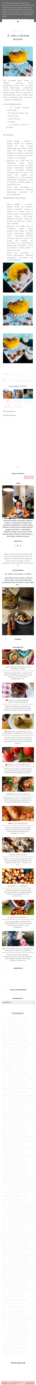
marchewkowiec (16, 1196)
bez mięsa (13, 1036)
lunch (13, 1188)
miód (10, 1207)
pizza (4, 1248)
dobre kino (16, 1084)
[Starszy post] (34, 467)
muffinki (29, 1210)
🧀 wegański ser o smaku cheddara (8, 403)
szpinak (5, 1307)
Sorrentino (10, 1292)
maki (24, 1192)
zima (11, 1351)
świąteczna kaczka (18, 855)
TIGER (18, 1318)
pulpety (13, 1266)
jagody (24, 1121)
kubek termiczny (7, 1155)
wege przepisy (27, 1329)
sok (4, 1292)
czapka (5, 1077)
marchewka (6, 1196)
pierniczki (5, 1244)
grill (21, 1103)
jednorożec (6, 1125)
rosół (4, 1274)
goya (4, 1103)
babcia (26, 1025)
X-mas (11, 1348)
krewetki (5, 1151)
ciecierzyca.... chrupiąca (18, 886)
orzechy (10, 1229)
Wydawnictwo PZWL (8, 1344)
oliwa (17, 1225)
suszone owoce (7, 1300)
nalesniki (19, 1214)
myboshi (12, 1214)
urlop (4, 1326)
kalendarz (12, 1129)
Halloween (12, 1110)
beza (30, 1036)
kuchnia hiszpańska (8, 1162)
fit (8, 1099)
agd (17, 1017)
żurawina (19, 1355)
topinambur (11, 1322)
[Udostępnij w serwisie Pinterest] (32, 376)
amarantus (6, 1025)
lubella (24, 1184)
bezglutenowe (7, 1040)
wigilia (26, 1333)
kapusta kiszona (7, 1132)
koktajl (5, 1144)
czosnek (29, 1077)
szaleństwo (6, 1303)
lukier (31, 1184)
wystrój (5, 1348)
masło (25, 1196)
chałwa (18, 1055)
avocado (19, 1025)
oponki (29, 1225)
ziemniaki (5, 1351)
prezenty (18, 1259)
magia (30, 1188)
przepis (13, 381)
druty (4, 1092)
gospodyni (31, 1099)
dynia (10, 1092)
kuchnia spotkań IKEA (8, 1173)
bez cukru (5, 1036)
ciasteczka (20, 1058)
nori (16, 1218)
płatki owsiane (26, 1248)
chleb (4, 1058)
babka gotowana (13, 1029)
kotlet (17, 1147)
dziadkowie (17, 1092)
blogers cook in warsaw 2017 (10, 1043)
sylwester (23, 1300)
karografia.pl (30, 1383)
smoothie (21, 1288)
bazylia (18, 1032)
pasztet (10, 1236)
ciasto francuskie (8, 1066)
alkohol (25, 1021)
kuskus (5, 1181)
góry (9, 1103)
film (4, 1099)
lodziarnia (16, 1184)
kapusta (27, 1129)
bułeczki (18, 1051)
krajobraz (30, 1147)
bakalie (23, 1029)
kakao (4, 1129)
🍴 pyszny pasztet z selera (28, 402)
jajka (30, 1121)
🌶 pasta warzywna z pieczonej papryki (18, 403)
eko (18, 1095)
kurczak (29, 1177)
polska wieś (6, 1255)
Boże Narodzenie (22, 1047)
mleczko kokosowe (28, 1207)
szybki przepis (13, 1307)
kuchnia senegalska (19, 1170)
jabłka (18, 1121)
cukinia (11, 1073)
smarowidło (12, 1288)
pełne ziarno (18, 1236)
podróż (5, 1251)
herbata (15, 1114)
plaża (18, 1248)
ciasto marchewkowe (22, 1066)
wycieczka (5, 1340)
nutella (5, 1222)
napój (26, 1214)
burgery (5, 1055)
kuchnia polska (7, 1170)
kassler (25, 1132)
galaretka (15, 1099)
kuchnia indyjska (21, 1162)
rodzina (29, 1270)
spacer (23, 1292)
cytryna (25, 1073)
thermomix (28, 381)
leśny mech (27, 1181)
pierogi (19, 1244)
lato (20, 1181)
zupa (22, 1351)
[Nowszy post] (1, 467)
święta (17, 1314)
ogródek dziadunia (8, 1225)
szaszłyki (14, 1303)
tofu (4, 1322)
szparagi (29, 1303)
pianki (10, 1240)
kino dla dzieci (26, 1140)
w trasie (18, 1326)
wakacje (26, 1326)
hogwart (28, 1114)
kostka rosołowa (7, 1147)
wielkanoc (19, 1333)
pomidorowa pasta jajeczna (18, 794)
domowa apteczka (7, 1088)
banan (29, 1029)
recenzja (5, 1270)
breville (5, 1051)
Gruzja (4, 1106)
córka (4, 1073)
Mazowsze (18, 1199)
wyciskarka (14, 1340)
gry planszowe (18, 1106)
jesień (13, 1125)
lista (4, 1184)
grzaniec (27, 1106)
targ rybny (24, 1314)
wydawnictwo (24, 1340)
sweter (16, 1300)
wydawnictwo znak (21, 1344)
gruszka (28, 1103)
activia (5, 1017)
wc (19, 1329)
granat (15, 1103)
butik (11, 1055)
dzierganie (5, 1095)
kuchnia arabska (26, 1155)
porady (30, 1255)
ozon (14, 1233)
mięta (26, 1203)
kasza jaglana (18, 1136)
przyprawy (6, 1266)
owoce (24, 1229)
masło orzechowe (8, 1199)
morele (16, 1210)
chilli (29, 1055)
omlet (23, 1225)
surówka (21, 1296)
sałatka (5, 1277)
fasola (23, 1095)
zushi (27, 1351)
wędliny (11, 1333)
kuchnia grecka (20, 1158)
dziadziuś (26, 1092)
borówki (5, 1047)
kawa (11, 1140)
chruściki (11, 1058)
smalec (5, 1288)
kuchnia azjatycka (8, 1158)
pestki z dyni (28, 1236)
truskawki (25, 1322)
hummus (13, 1118)
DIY (16, 1080)
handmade (21, 1110)
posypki (5, 1259)
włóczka (11, 1337)
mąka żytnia (6, 1203)
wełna (4, 1333)
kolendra (19, 1144)
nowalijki (23, 1218)
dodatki (24, 1084)
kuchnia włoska (7, 1177)
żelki (12, 1355)
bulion (12, 1051)
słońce (13, 1285)
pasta (4, 1236)
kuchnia (17, 1155)
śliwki (4, 1311)
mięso (20, 1203)
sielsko (5, 1281)
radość (29, 1266)
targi (31, 1314)
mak (11, 1192)
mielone (14, 1203)
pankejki (20, 1233)
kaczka (26, 1125)
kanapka (20, 1129)
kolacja (12, 1144)
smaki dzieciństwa (23, 1285)
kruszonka (13, 1151)
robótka (22, 1270)
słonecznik (6, 1285)
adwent (11, 1017)
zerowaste (25, 1348)
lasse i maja (12, 1181)
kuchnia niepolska (20, 1166)
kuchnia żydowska (19, 1177)
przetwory (26, 1262)
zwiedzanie (6, 1355)
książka (21, 1151)
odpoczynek (19, 1222)
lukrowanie (6, 1188)
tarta (4, 1318)
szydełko (22, 1307)
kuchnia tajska (21, 1173)
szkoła (22, 1303)
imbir (31, 1118)
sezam (28, 1277)
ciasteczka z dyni (7, 1062)
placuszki (11, 1248)
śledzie (30, 1307)
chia (6, 379)
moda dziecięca (7, 1210)
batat (4, 1032)
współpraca (25, 1337)
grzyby (5, 1110)
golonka (23, 1099)
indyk (11, 1121)
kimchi (17, 1140)
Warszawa (5, 1329)
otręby (17, 1229)
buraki (26, 1051)
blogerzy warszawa (26, 1043)
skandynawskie (13, 1281)
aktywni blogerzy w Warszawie (11, 1021)
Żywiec (26, 1355)
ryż (15, 1274)
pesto (4, 1240)
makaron (17, 1192)
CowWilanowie (29, 1069)
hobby (22, 1114)
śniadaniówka (20, 1311)
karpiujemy (17, 1132)
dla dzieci (22, 1080)
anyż (13, 1025)
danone (5, 1080)
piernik (13, 1244)
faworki (30, 1095)
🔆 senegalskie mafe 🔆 (18, 917)
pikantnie (26, 1244)
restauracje (13, 1270)
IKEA (26, 1118)
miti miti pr (17, 1207)
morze (22, 1210)
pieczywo (24, 1240)
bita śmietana (22, 1040)
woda (18, 1337)
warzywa (13, 1329)
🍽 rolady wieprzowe (18, 823)
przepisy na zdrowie (14, 1262)
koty (23, 1147)
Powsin (11, 1259)
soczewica (29, 1288)
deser (11, 379)
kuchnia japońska (7, 1166)
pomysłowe (22, 1255)
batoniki (10, 1032)
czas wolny (12, 1077)
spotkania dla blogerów (9, 1296)
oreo (4, 1229)
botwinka (12, 1047)
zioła (17, 1351)
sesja (22, 1277)
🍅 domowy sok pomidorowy (18, 765)
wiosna (4, 1337)
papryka (28, 1233)
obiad (11, 1222)
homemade (5, 1118)
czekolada (21, 1077)
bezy (14, 1040)
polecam (24, 1251)
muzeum (5, 1214)
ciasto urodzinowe (8, 1069)
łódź (25, 1188)
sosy (17, 1292)
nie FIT (11, 1218)
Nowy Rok (31, 1218)
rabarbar (21, 1266)
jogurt (19, 1125)
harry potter (6, 1114)
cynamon (18, 1073)
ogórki (27, 1222)
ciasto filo (24, 1062)
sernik (11, 1277)
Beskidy (25, 1032)
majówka (5, 1192)
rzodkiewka (22, 1274)
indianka (5, 1121)
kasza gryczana (7, 1136)
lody (9, 1184)
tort (18, 1322)
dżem (12, 1095)
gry (10, 1106)
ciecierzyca (19, 1069)
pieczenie (16, 1240)
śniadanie (20, 381)
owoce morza (6, 1233)
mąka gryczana (28, 1199)
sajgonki (30, 1274)
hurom (20, 1118)
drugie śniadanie (20, 379)
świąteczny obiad (7, 1314)
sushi (28, 1296)
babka (4, 1029)
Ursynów (11, 1326)
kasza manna (28, 1136)
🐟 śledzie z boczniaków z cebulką (18, 574)
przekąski (26, 1259)
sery (17, 1277)
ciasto (17, 1062)
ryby (10, 1274)
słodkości (23, 1281)
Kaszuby (5, 1140)
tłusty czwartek (27, 1318)
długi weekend (7, 1084)
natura (5, 1218)
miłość (4, 1207)
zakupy (18, 1348)
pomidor (14, 1255)
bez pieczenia (22, 1036)
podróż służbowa (14, 1251)
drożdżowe (18, 1088)
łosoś (19, 1188)
